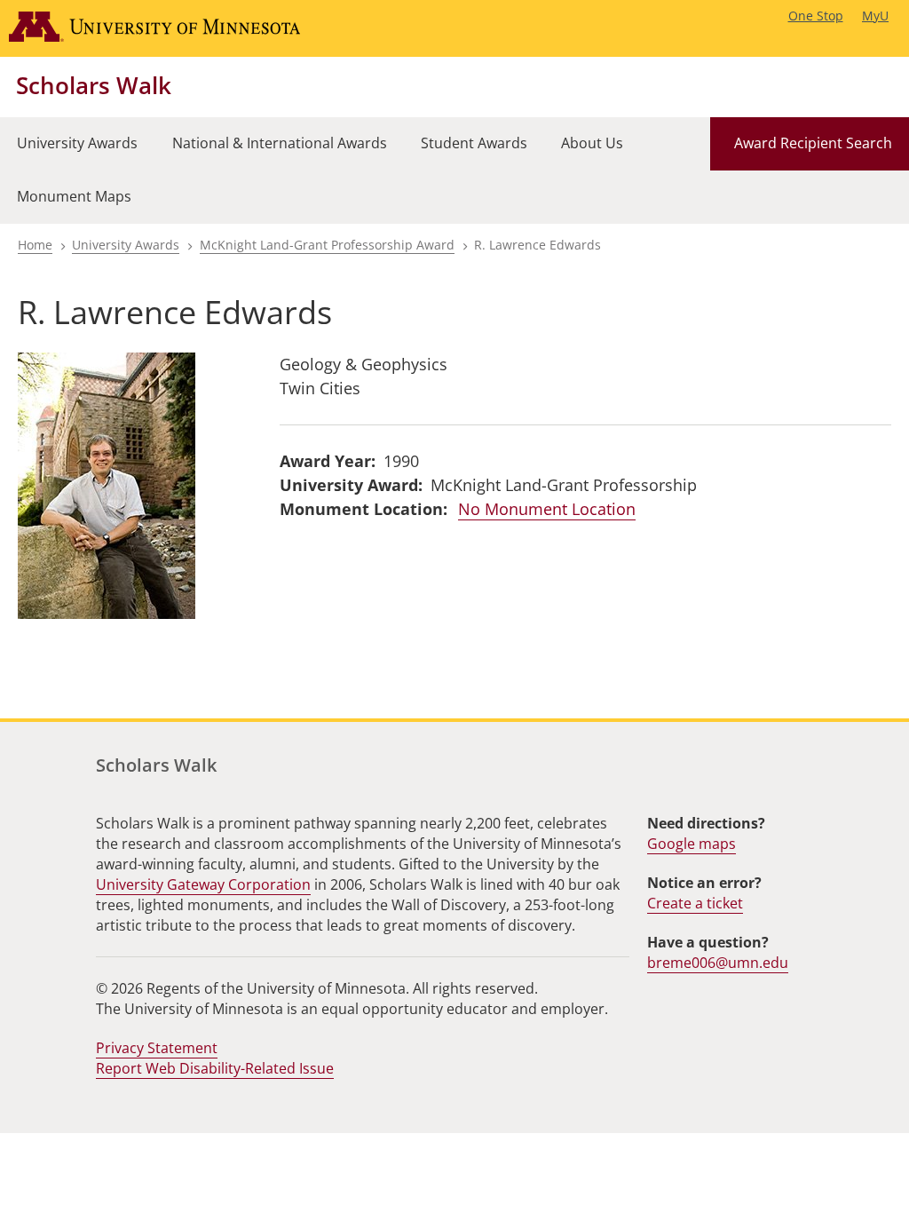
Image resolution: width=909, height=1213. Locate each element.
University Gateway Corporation (203, 884)
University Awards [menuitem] (77, 143)
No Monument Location (547, 508)
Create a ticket (695, 903)
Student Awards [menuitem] (474, 143)
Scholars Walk (93, 85)
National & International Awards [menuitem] (279, 143)
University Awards (125, 244)
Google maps (691, 843)
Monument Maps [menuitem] (74, 196)
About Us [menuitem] (592, 143)
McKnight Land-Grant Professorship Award (327, 244)
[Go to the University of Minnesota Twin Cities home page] (172, 28)
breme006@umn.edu (717, 962)
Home (35, 244)
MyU (875, 15)
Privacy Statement (156, 1048)
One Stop (815, 15)
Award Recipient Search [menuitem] (813, 143)
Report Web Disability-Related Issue (215, 1068)
